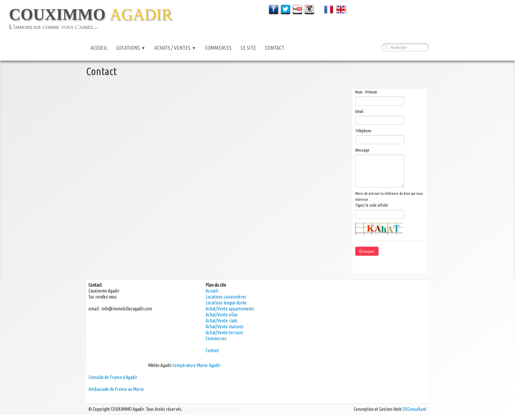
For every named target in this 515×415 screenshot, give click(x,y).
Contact (212, 350)
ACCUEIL (99, 48)
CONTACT (274, 48)
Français (334, 8)
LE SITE (248, 48)
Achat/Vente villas (222, 314)
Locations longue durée (226, 302)
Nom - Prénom (366, 92)
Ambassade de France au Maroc (116, 389)
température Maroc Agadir (197, 365)
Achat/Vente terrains (224, 332)
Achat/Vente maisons (224, 326)
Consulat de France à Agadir (113, 377)
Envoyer (367, 251)
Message (362, 150)
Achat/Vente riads (222, 320)
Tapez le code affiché (371, 205)
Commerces (216, 338)
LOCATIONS (130, 48)
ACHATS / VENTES (175, 48)
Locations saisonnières (226, 296)
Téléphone (363, 130)
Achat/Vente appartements (230, 308)
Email (359, 111)
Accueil (212, 290)
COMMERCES (218, 48)
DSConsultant (414, 409)
